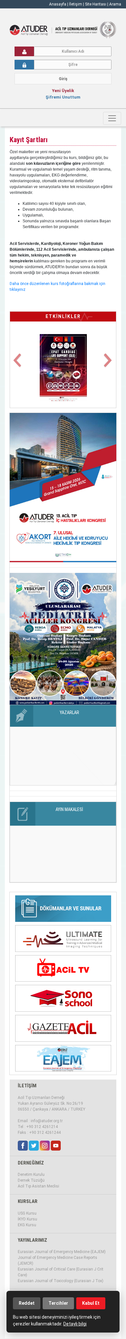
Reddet (27, 1303)
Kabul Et (91, 1303)
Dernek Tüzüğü (31, 1180)
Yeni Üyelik (63, 90)
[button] (18, 364)
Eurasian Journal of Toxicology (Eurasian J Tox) (60, 1281)
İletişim (76, 4)
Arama (115, 4)
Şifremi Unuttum (63, 97)
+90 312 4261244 (45, 1132)
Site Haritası (95, 4)
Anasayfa (57, 4)
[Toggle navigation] (112, 118)
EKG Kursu (27, 1225)
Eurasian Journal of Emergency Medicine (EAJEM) (62, 1251)
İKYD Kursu (27, 1219)
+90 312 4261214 (42, 1126)
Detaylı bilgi (75, 1323)
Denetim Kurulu (31, 1174)
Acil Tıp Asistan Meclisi (38, 1186)
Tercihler (58, 1303)
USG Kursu (27, 1213)
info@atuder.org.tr (47, 1121)
